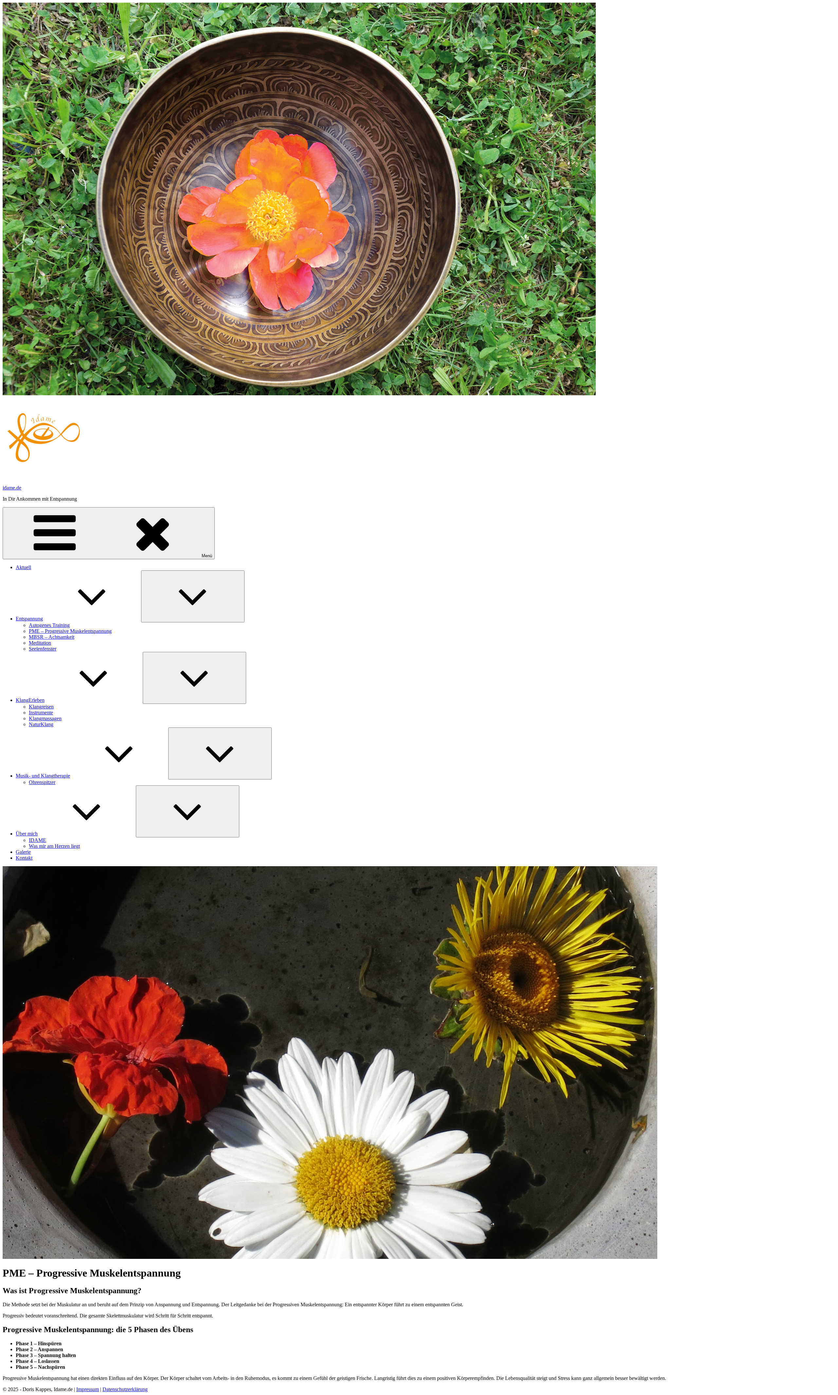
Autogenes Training (49, 625)
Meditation (40, 643)
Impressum (87, 1389)
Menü (207, 555)
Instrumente (41, 712)
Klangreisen (41, 706)
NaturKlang (41, 724)
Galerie (23, 852)
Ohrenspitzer (42, 782)
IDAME (37, 840)
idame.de (12, 488)
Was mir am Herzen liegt (54, 846)
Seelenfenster (42, 649)
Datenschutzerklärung (125, 1389)
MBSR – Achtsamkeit (51, 637)
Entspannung (29, 618)
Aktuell (23, 567)
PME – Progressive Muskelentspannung (70, 631)
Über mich (27, 833)
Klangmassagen (45, 718)
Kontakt (24, 858)
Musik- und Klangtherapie (43, 775)
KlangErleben (30, 700)
